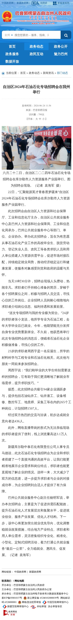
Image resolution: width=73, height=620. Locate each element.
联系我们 (6, 580)
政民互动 (36, 53)
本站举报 (41, 606)
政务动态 (36, 46)
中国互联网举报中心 (58, 602)
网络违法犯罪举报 (31, 602)
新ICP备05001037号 (12, 597)
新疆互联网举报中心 (18, 606)
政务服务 (12, 53)
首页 (12, 46)
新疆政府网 (23, 2)
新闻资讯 (48, 73)
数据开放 (12, 61)
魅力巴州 (61, 53)
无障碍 (44, 2)
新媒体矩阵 (63, 2)
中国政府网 (8, 2)
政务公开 (61, 46)
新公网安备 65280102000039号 (43, 597)
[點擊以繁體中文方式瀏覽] (34, 3)
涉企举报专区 (55, 606)
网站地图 (19, 580)
